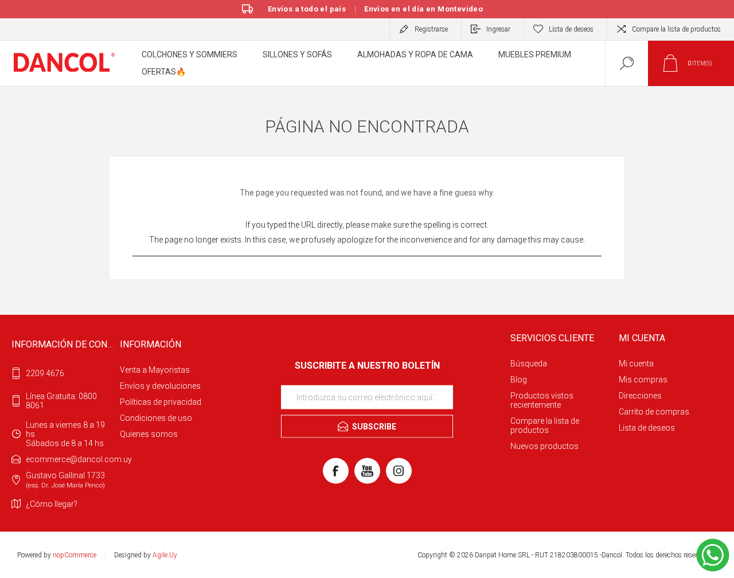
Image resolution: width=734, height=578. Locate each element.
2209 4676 (45, 373)
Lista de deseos (647, 427)
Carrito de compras (654, 411)
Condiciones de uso (156, 418)
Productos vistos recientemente (541, 400)
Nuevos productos (544, 446)
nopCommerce (74, 555)
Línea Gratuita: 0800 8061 (61, 401)
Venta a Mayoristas (155, 369)
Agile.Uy (165, 555)
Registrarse (431, 29)
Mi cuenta (636, 363)
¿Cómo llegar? (51, 504)
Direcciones (640, 395)
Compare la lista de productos (676, 29)
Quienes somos (149, 434)
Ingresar (498, 29)
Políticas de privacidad (160, 402)
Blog (518, 379)
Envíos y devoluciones (160, 385)
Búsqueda (528, 363)
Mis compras (643, 379)
